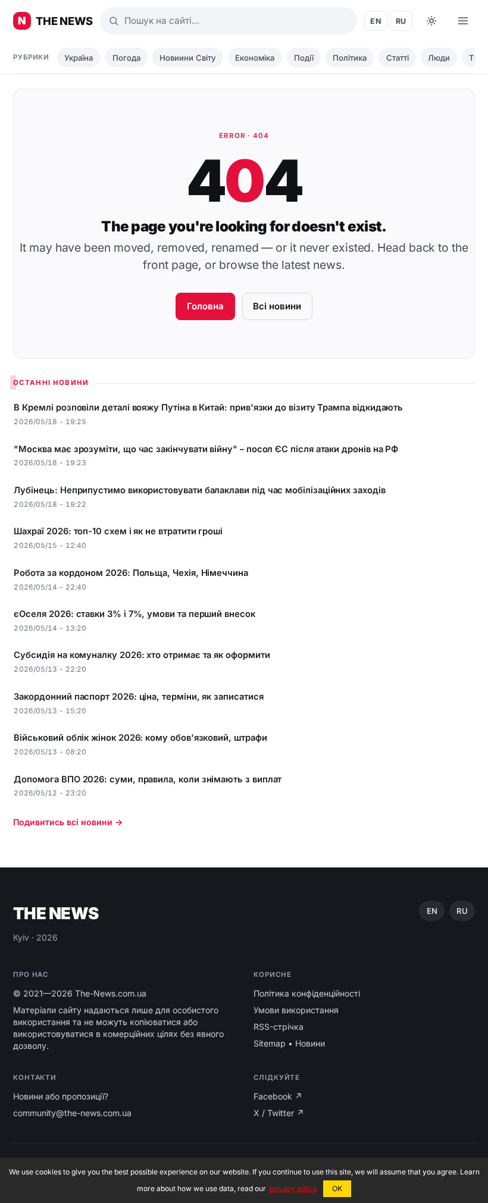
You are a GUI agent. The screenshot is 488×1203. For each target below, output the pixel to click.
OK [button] (337, 1188)
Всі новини (277, 306)
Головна (205, 306)
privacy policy (293, 1188)
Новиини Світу (187, 57)
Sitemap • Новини (289, 1043)
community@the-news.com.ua (72, 1113)
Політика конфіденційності (307, 993)
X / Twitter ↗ (279, 1113)
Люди (439, 57)
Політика (350, 57)
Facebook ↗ (278, 1096)
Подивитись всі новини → (68, 822)
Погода (126, 57)
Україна (78, 57)
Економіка (254, 57)
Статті (397, 57)
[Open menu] (463, 21)
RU (401, 21)
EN (375, 21)
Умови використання (296, 1010)
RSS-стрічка (279, 1027)
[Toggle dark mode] (431, 21)
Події (304, 57)
